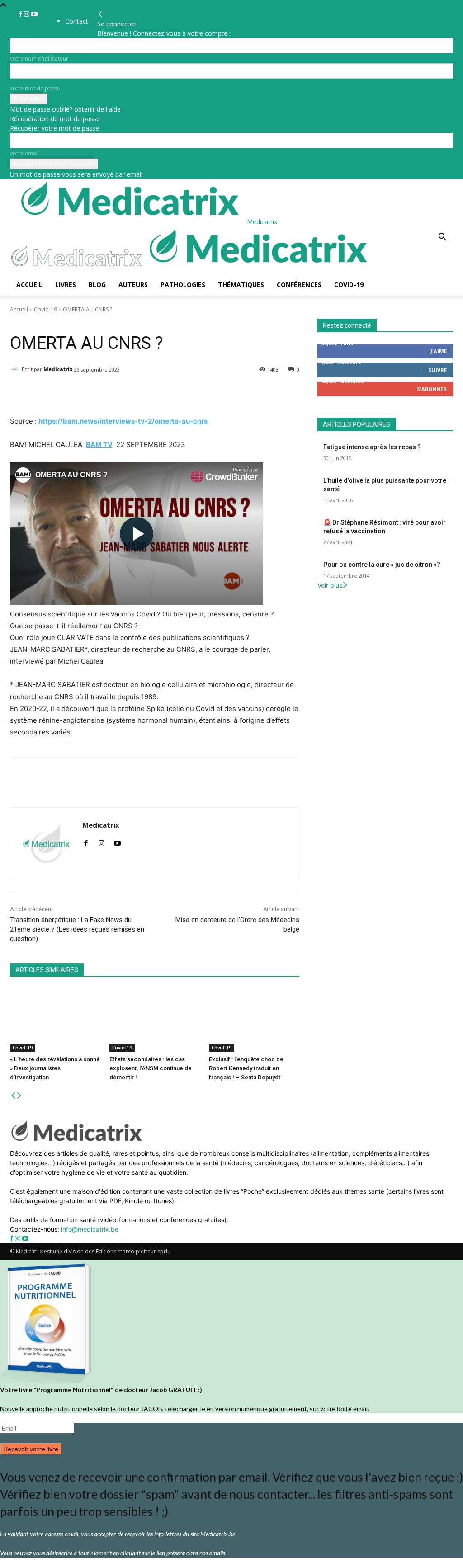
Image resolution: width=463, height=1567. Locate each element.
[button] (442, 238)
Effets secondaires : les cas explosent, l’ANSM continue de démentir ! (150, 1068)
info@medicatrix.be (89, 1229)
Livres (65, 284)
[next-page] (19, 1096)
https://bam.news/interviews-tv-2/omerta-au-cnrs (123, 421)
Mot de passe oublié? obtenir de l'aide (65, 109)
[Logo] (78, 269)
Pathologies (183, 284)
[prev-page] (13, 1096)
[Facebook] (21, 14)
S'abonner (432, 389)
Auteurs (133, 284)
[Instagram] (27, 14)
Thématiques (241, 284)
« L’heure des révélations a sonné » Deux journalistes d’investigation (55, 1068)
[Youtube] (34, 14)
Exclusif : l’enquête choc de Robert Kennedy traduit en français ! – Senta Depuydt (246, 1068)
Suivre (437, 370)
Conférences (299, 284)
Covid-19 (349, 284)
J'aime (438, 351)
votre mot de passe (35, 88)
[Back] (100, 14)
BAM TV (99, 444)
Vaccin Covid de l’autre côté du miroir (78, 322)
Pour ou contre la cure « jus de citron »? (381, 564)
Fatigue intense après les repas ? (372, 447)
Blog (97, 284)
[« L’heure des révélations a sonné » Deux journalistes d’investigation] (55, 1020)
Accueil (29, 284)
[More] (244, 393)
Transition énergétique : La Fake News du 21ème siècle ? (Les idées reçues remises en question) (77, 929)
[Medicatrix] (16, 369)
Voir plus (329, 585)
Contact (76, 21)
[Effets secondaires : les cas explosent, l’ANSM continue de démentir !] (154, 1020)
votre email (24, 153)
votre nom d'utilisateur (39, 58)
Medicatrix (57, 369)
